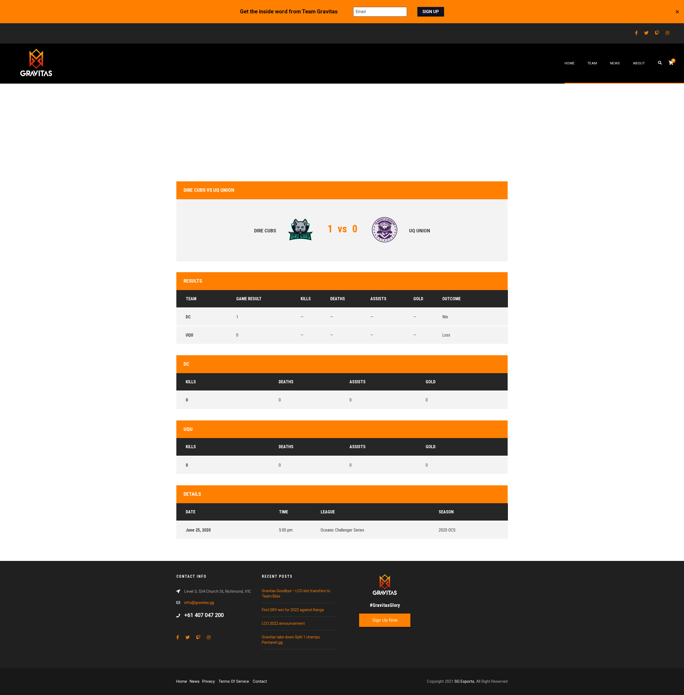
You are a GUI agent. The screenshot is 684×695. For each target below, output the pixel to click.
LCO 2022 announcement (283, 623)
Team (592, 63)
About (639, 63)
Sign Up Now (385, 620)
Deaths (286, 381)
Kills (191, 381)
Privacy (209, 681)
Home (570, 63)
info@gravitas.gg (199, 602)
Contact (260, 681)
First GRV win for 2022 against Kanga (293, 610)
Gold (431, 381)
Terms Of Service (234, 681)
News (615, 63)
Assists (357, 381)
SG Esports (464, 681)
